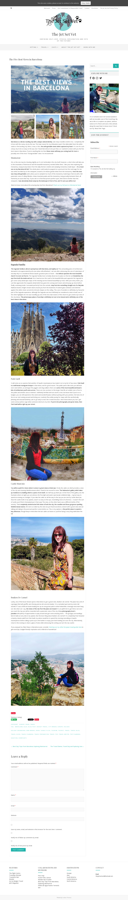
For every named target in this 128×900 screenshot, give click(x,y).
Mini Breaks (31, 730)
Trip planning (75, 734)
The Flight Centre (14, 873)
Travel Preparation (41, 734)
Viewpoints (23, 738)
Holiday (67, 726)
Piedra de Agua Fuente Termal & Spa (48, 886)
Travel (44, 47)
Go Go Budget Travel (16, 881)
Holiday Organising (18, 730)
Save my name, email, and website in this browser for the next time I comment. (36, 829)
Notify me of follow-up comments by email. (25, 837)
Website (13, 815)
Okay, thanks (86, 3)
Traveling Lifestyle (15, 875)
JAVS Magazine (14, 883)
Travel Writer (64, 734)
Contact (87, 8)
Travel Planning (27, 734)
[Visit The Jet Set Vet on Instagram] (97, 78)
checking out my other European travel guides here (65, 627)
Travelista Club (14, 877)
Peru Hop (41, 876)
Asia (68, 875)
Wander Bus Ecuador (45, 879)
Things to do (45, 730)
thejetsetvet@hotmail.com (104, 876)
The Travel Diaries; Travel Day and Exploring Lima (67, 746)
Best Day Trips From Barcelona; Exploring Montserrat (29, 746)
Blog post (32, 726)
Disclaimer (95, 8)
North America (71, 881)
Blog (25, 726)
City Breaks (52, 726)
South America (71, 877)
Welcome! (47, 8)
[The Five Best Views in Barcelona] (47, 102)
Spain (27, 724)
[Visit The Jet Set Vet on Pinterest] (93, 78)
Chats (54, 47)
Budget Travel (42, 726)
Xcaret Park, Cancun (44, 878)
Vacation (14, 738)
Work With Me (89, 47)
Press (54, 8)
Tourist (61, 730)
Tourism (54, 730)
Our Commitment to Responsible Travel (70, 8)
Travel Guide (15, 734)
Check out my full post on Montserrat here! (67, 185)
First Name (94, 158)
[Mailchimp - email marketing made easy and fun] (114, 176)
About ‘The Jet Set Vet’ (70, 47)
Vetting (33, 47)
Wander (11, 879)
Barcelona (19, 726)
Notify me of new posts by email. (21, 846)
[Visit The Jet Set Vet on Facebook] (90, 78)
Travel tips (54, 734)
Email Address (95, 148)
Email (13, 806)
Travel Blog (75, 730)
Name (13, 795)
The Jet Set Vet (64, 34)
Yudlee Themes (67, 897)
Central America (72, 879)
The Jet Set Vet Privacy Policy (109, 8)
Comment (14, 767)
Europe (22, 724)
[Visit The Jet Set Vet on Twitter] (100, 78)
